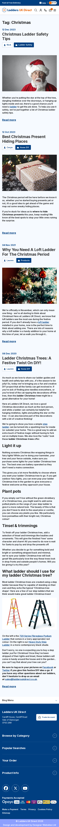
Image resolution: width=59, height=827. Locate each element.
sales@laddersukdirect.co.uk (21, 679)
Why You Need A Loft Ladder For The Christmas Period (29, 252)
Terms (23, 809)
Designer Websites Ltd (44, 825)
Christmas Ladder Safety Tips (25, 36)
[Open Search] (36, 10)
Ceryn (10, 147)
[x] (15, 788)
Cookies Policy (45, 809)
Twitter (6, 670)
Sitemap (6, 813)
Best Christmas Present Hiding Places (24, 139)
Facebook (48, 667)
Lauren (10, 260)
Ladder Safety (25, 45)
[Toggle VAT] (53, 2)
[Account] (41, 10)
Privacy (32, 809)
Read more (9, 119)
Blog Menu (8, 700)
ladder (13, 106)
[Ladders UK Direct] (17, 10)
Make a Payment (10, 809)
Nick (9, 45)
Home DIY (24, 147)
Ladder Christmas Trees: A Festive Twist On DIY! (26, 360)
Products (25, 260)
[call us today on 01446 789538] (45, 10)
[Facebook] (6, 788)
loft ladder (43, 322)
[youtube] (25, 788)
